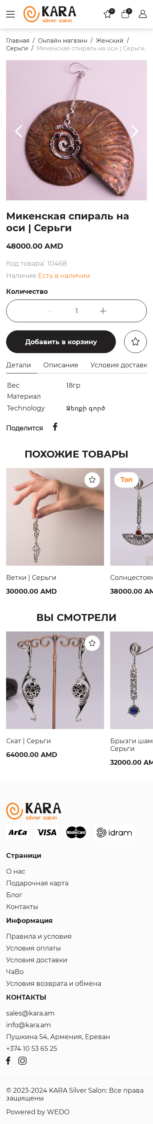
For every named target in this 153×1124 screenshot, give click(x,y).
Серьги (17, 48)
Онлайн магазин (62, 40)
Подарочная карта (37, 883)
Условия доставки (36, 960)
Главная (17, 40)
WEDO (58, 1112)
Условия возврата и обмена (53, 983)
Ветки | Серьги (31, 578)
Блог (14, 895)
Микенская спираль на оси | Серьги (91, 48)
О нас (15, 871)
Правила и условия (39, 936)
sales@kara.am (30, 1013)
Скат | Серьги (28, 741)
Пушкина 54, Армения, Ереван (58, 1037)
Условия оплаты (33, 948)
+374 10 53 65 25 (31, 1048)
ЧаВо (15, 972)
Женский (110, 40)
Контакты (22, 907)
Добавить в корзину (61, 342)
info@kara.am (28, 1025)
